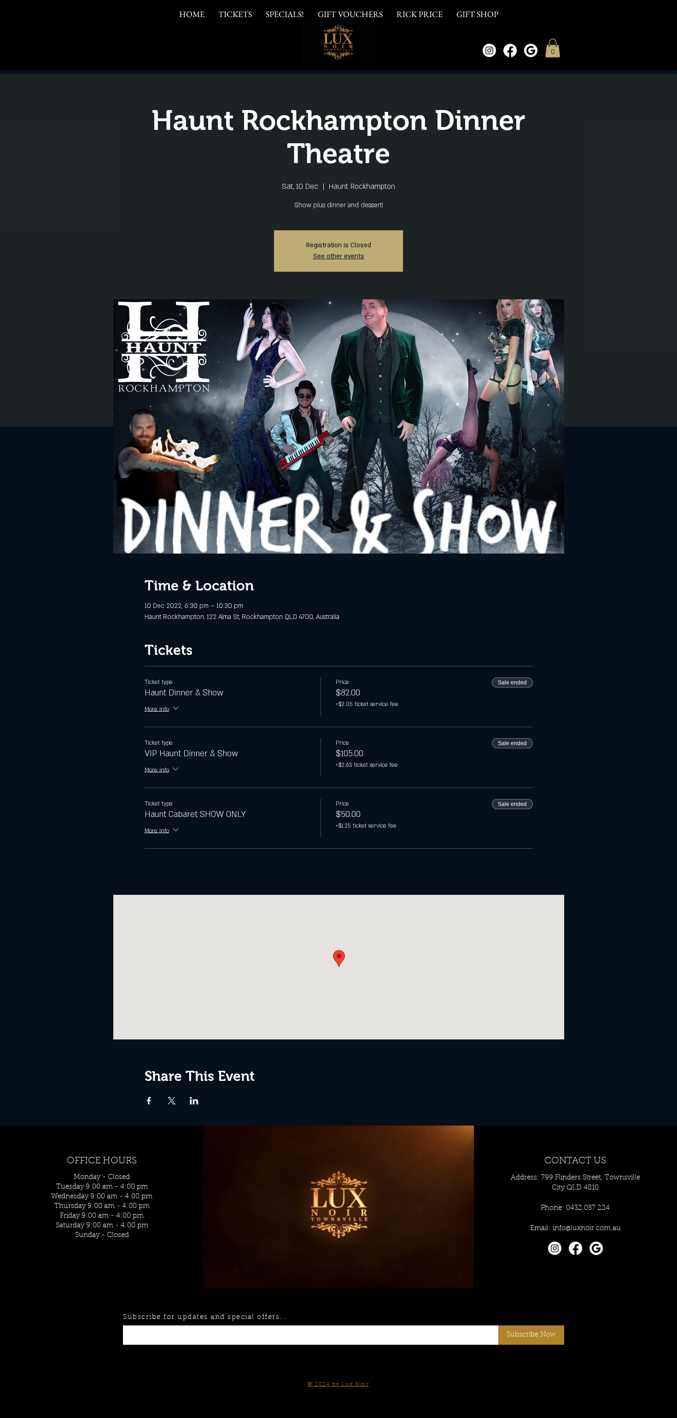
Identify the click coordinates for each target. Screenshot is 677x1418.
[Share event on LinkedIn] (194, 1100)
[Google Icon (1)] (530, 50)
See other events (338, 256)
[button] (552, 48)
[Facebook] (510, 50)
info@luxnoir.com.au (587, 1228)
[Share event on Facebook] (149, 1100)
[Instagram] (489, 50)
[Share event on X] (171, 1100)
